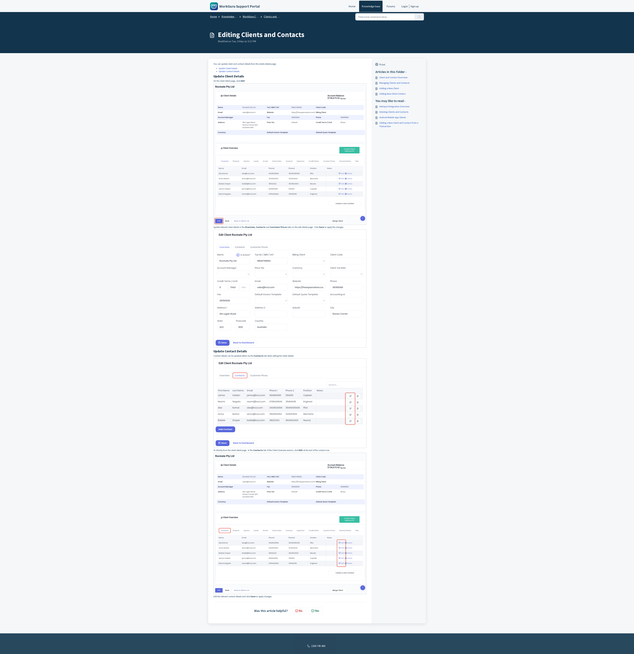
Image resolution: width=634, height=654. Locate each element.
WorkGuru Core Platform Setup (260, 16)
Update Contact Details (229, 71)
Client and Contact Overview (393, 77)
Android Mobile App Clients (392, 117)
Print (382, 64)
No (300, 611)
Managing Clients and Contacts (394, 82)
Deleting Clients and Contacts (393, 111)
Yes (317, 611)
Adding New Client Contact (392, 93)
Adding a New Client (389, 88)
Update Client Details (228, 68)
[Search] (419, 16)
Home (352, 6)
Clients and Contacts (275, 16)
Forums (391, 6)
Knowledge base (371, 6)
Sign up (414, 6)
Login (404, 6)
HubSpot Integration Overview (394, 106)
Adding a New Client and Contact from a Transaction (398, 124)
